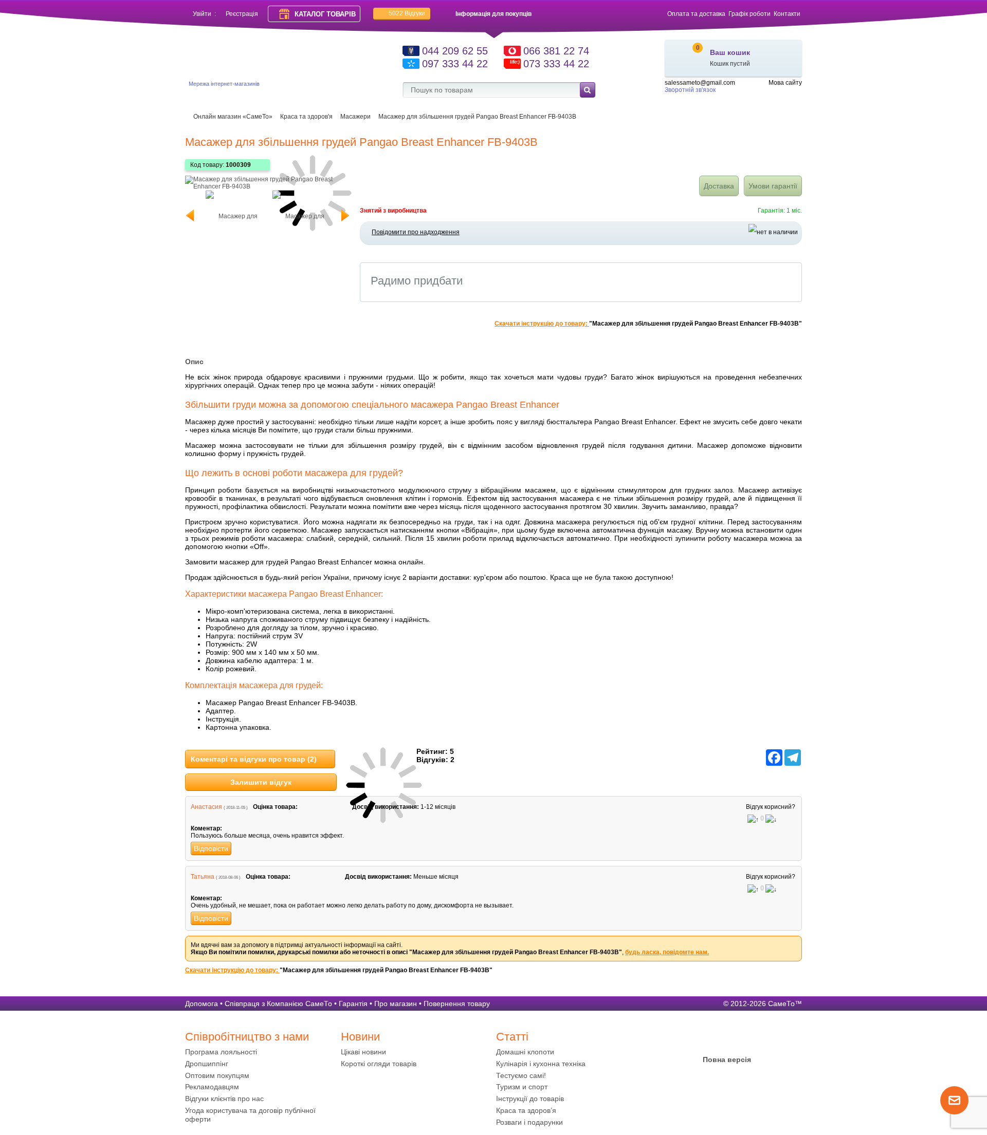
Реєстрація (242, 14)
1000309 (238, 164)
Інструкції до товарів (530, 1098)
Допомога (201, 1003)
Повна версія (727, 1059)
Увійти (202, 14)
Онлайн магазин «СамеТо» (232, 116)
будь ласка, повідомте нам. (667, 952)
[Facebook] (707, 1039)
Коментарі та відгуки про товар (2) (254, 759)
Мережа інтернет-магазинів (224, 84)
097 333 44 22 (455, 64)
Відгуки (407, 13)
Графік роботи (749, 14)
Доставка (719, 186)
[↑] (753, 820)
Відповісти (211, 848)
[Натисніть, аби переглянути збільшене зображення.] (267, 186)
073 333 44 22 (556, 64)
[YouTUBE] (727, 1039)
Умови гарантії (772, 186)
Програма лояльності (221, 1052)
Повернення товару (457, 1003)
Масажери (355, 116)
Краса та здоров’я (526, 1110)
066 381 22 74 (556, 51)
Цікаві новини (363, 1052)
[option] (234, 215)
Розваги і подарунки (529, 1122)
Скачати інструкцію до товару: (542, 323)
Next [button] (342, 215)
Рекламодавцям (212, 1087)
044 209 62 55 (455, 51)
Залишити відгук (260, 782)
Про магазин (395, 1003)
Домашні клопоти (525, 1052)
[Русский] (796, 92)
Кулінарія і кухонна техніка (541, 1064)
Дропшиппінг (206, 1064)
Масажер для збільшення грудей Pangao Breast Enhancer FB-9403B (477, 116)
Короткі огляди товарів (378, 1064)
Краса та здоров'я (306, 116)
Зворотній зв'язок (690, 89)
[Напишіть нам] (954, 1112)
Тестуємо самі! (521, 1075)
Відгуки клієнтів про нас (224, 1098)
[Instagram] (747, 1039)
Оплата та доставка (696, 14)
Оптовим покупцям (217, 1075)
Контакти (787, 14)
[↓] (771, 820)
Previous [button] (192, 215)
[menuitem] (260, 1052)
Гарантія (353, 1003)
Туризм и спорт (521, 1087)
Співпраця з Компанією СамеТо (278, 1003)
